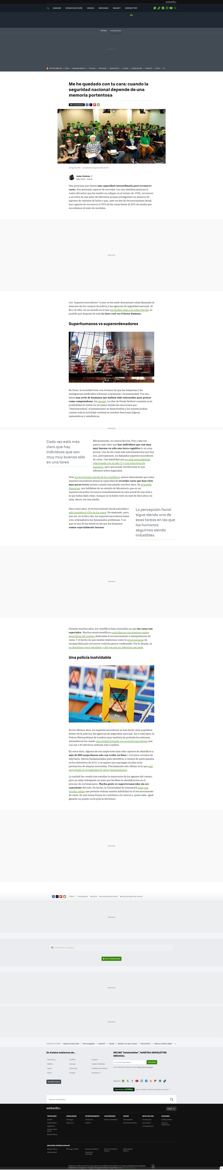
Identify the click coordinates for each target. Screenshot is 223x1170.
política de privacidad (145, 1067)
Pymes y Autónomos (165, 1124)
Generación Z (114, 68)
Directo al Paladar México (110, 1150)
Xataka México (52, 1149)
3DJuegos (69, 1119)
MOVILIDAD (103, 8)
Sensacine (89, 1119)
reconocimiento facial (109, 896)
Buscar (172, 1099)
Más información (129, 1168)
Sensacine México (92, 1149)
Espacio (95, 1059)
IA (164, 68)
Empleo (72, 1073)
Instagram (167, 8)
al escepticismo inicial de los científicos (97, 477)
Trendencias (146, 1119)
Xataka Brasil (52, 1152)
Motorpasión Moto (130, 1123)
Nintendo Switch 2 (78, 68)
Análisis (72, 1059)
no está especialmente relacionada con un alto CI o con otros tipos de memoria (121, 463)
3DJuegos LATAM (72, 1149)
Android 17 (102, 1043)
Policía (94, 896)
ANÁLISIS (57, 8)
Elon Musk (102, 68)
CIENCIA (90, 8)
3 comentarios (77, 105)
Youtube (171, 8)
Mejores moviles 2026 (71, 1043)
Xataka (49, 1119)
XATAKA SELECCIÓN (74, 8)
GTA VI (157, 68)
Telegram (163, 8)
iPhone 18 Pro (146, 1043)
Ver (112, 959)
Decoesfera (146, 1123)
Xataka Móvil (51, 1123)
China (67, 68)
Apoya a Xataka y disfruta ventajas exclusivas (151, 1089)
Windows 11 (96, 1073)
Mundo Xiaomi (52, 1134)
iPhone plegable (89, 1043)
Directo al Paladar (110, 1119)
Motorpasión (128, 1119)
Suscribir (152, 1062)
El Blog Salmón (166, 1119)
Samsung (73, 1068)
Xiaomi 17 (149, 68)
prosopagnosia (135, 639)
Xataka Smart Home (52, 1130)
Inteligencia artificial (99, 1068)
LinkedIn (160, 1080)
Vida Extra (70, 1123)
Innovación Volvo (115, 31)
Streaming (51, 1059)
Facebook (87, 104)
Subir (169, 1109)
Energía (72, 1064)
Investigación (83, 896)
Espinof (88, 1123)
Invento (125, 68)
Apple (49, 1068)
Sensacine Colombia (89, 1153)
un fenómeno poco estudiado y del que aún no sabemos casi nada (106, 647)
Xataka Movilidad (98, 1064)
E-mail (98, 104)
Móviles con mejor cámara (128, 1043)
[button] (84, 176)
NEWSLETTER (131, 8)
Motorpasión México (128, 1150)
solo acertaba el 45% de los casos (87, 512)
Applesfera (51, 1126)
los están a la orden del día (129, 309)
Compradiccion (148, 1126)
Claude (112, 1043)
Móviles (50, 1064)
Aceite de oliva (137, 68)
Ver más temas (54, 1082)
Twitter (175, 8)
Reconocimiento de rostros (132, 896)
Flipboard (94, 104)
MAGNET (117, 8)
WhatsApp (154, 8)
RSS (151, 1080)
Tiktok (158, 8)
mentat (102, 401)
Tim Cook (92, 68)
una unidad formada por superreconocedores (122, 741)
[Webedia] (171, 1)
